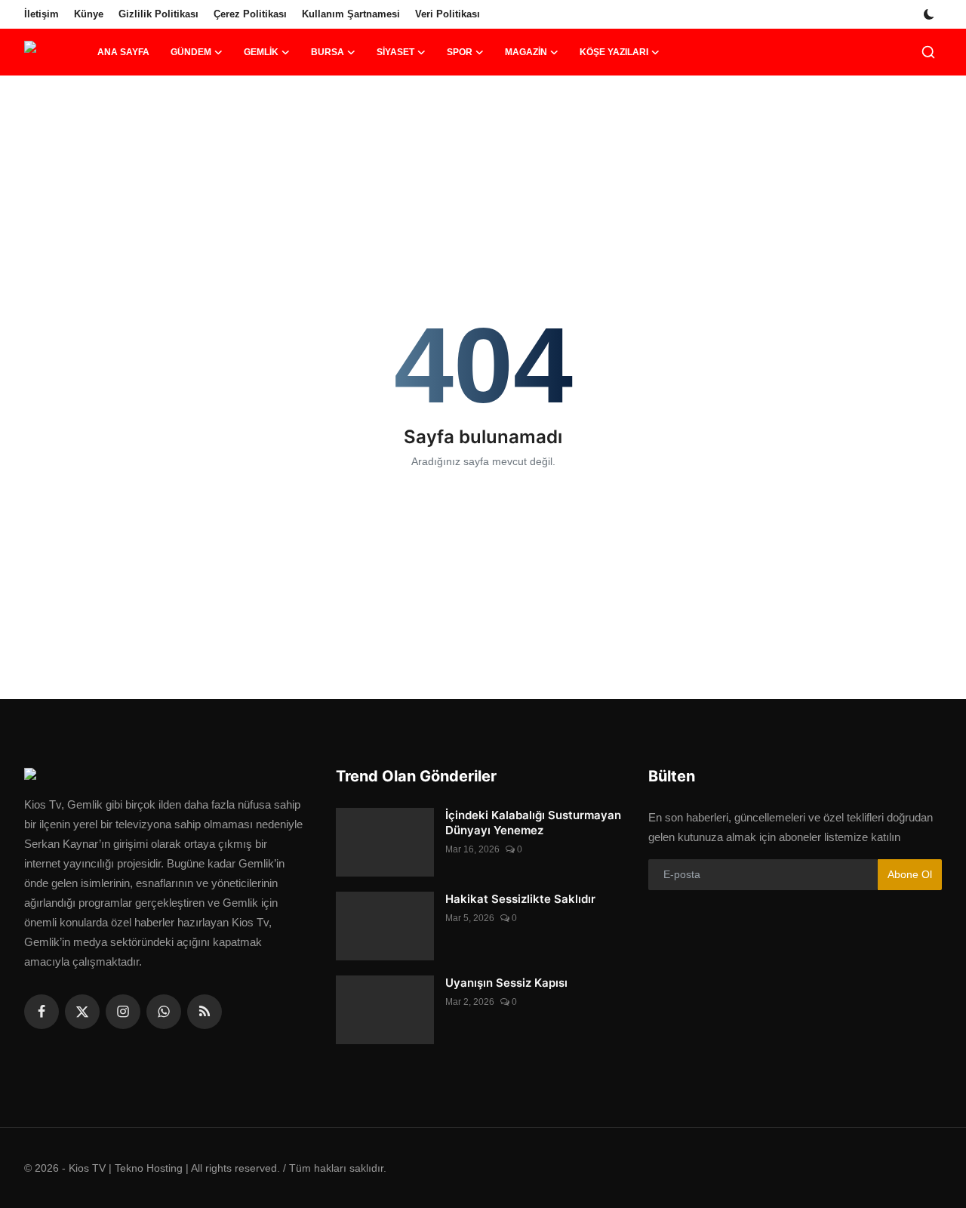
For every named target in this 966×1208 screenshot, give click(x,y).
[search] (928, 52)
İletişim (41, 14)
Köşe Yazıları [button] (614, 52)
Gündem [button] (191, 52)
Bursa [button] (327, 52)
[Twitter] (82, 1011)
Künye (88, 14)
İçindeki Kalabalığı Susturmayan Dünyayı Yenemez (533, 822)
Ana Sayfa (123, 52)
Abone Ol (910, 874)
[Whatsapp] (163, 1011)
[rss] (204, 1011)
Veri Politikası (447, 14)
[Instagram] (123, 1011)
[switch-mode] (930, 14)
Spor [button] (459, 52)
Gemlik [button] (261, 52)
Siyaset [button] (395, 52)
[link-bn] (483, 125)
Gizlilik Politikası (158, 14)
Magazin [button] (526, 52)
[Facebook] (41, 1011)
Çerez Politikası (250, 14)
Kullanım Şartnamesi (351, 14)
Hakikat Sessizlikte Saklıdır (520, 899)
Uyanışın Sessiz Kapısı (506, 982)
